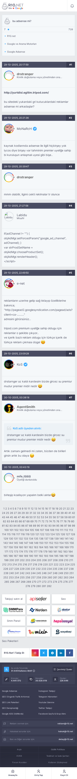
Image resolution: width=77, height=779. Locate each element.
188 (21, 555)
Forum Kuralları (19, 762)
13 (35, 508)
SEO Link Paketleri (10, 702)
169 (66, 547)
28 (19, 512)
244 (33, 573)
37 (54, 512)
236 (60, 568)
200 (11, 560)
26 (11, 512)
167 (56, 547)
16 (46, 508)
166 (51, 547)
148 (31, 542)
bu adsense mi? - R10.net (13, 6)
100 (6, 529)
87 (26, 525)
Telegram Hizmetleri (47, 696)
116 (13, 534)
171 (6, 551)
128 (73, 534)
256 (27, 577)
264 (71, 577)
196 (61, 555)
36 (50, 512)
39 (62, 512)
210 (66, 560)
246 (44, 573)
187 (16, 555)
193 (46, 555)
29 (23, 512)
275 (60, 581)
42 (73, 512)
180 (50, 551)
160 (21, 547)
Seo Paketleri (10, 640)
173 (16, 551)
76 (57, 521)
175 (26, 551)
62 (4, 521)
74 (50, 521)
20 (60, 508)
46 (15, 517)
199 (6, 560)
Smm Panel (13, 620)
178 (40, 551)
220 (45, 564)
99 (73, 525)
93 (50, 525)
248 (55, 573)
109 (52, 529)
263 (66, 577)
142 (71, 538)
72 (42, 521)
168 (61, 547)
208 (55, 560)
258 (38, 577)
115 (9, 534)
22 (68, 508)
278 (27, 586)
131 (16, 538)
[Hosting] (38, 610)
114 (4, 534)
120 (32, 534)
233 (43, 568)
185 (5, 555)
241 (17, 573)
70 (35, 521)
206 (44, 560)
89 (34, 525)
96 (61, 525)
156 (71, 542)
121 (37, 534)
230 (27, 568)
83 (11, 525)
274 (55, 581)
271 (39, 581)
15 (42, 508)
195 (56, 555)
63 (8, 521)
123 (47, 534)
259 (44, 577)
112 (66, 529)
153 (56, 542)
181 (55, 551)
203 (27, 560)
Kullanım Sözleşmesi (57, 762)
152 (51, 542)
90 (38, 525)
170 (71, 547)
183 (65, 551)
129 (6, 538)
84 (15, 525)
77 (61, 521)
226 (5, 568)
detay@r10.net (66, 739)
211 (71, 560)
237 (66, 568)
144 (10, 542)
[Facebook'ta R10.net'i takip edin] (69, 652)
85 (19, 525)
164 (41, 547)
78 (65, 521)
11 (29, 508)
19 (56, 508)
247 (49, 573)
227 (11, 568)
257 (33, 577)
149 (36, 542)
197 (66, 555)
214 (14, 564)
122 (42, 534)
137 (46, 538)
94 (53, 525)
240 (11, 573)
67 (24, 521)
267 (17, 581)
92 (46, 525)
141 (67, 538)
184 (70, 551)
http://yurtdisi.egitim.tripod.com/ (26, 92)
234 (49, 568)
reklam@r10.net (65, 723)
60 (69, 517)
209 (60, 560)
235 (55, 568)
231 (33, 568)
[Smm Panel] (38, 599)
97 (65, 525)
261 (55, 577)
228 (16, 568)
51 (34, 517)
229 (22, 568)
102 (16, 529)
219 (40, 564)
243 (27, 573)
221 (51, 564)
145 (16, 542)
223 (61, 564)
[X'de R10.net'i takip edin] (43, 652)
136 (41, 538)
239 (6, 573)
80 (72, 521)
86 (22, 525)
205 (39, 560)
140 (61, 538)
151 (46, 542)
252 (5, 577)
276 (65, 581)
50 (31, 517)
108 (47, 529)
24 (3, 512)
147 (26, 542)
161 (26, 547)
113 (71, 529)
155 (66, 542)
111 (61, 529)
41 (69, 512)
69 (32, 521)
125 (57, 534)
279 (33, 586)
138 (51, 538)
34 (42, 512)
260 (49, 577)
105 (32, 529)
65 (16, 521)
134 (31, 538)
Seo (63, 598)
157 (6, 547)
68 (28, 521)
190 (31, 555)
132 (21, 538)
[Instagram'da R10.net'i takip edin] (35, 652)
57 (58, 517)
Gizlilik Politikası (58, 749)
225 (72, 564)
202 (22, 560)
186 (10, 555)
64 (12, 521)
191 (36, 555)
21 (64, 508)
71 (39, 521)
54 (46, 517)
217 (30, 564)
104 (26, 529)
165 (46, 547)
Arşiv (19, 749)
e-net (21, 283)
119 (27, 534)
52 (38, 517)
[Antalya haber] (38, 621)
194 (51, 555)
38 (58, 512)
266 (12, 581)
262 (60, 577)
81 (3, 525)
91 (42, 525)
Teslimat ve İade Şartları (57, 756)
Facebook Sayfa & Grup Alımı (52, 714)
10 (25, 508)
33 (38, 512)
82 (7, 525)
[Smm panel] (13, 610)
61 (73, 517)
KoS (20, 364)
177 (36, 551)
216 (25, 564)
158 (10, 547)
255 (22, 577)
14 (39, 508)
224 (67, 564)
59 (66, 517)
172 (11, 551)
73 (46, 521)
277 (71, 581)
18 (53, 508)
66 (20, 521)
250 (66, 573)
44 (7, 517)
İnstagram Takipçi (46, 691)
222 (56, 564)
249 (60, 573)
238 (71, 568)
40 (66, 512)
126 (63, 534)
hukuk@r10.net (65, 731)
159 (16, 547)
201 (17, 560)
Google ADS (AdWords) (12, 714)
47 (19, 517)
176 (31, 551)
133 (26, 538)
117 (18, 534)
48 (23, 517)
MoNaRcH (24, 129)
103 (21, 529)
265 (6, 581)
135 (36, 538)
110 (57, 529)
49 (27, 517)
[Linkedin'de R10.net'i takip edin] (61, 652)
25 (7, 512)
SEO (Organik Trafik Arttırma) (16, 696)
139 (56, 538)
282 (49, 586)
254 (16, 577)
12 (32, 508)
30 (27, 512)
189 (26, 555)
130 (11, 538)
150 (41, 542)
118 (23, 534)
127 (68, 534)
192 (41, 555)
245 (38, 573)
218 (35, 564)
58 (62, 517)
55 (50, 517)
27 (15, 512)
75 (54, 521)
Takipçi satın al (14, 598)
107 (42, 529)
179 (45, 551)
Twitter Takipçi (45, 708)
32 (34, 512)
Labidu (22, 215)
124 (52, 534)
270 (34, 581)
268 (23, 581)
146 (21, 542)
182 (60, 551)
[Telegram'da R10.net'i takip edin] (52, 652)
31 (30, 512)
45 (11, 517)
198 (71, 555)
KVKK (19, 756)
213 (9, 564)
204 (33, 560)
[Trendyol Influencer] (38, 632)
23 (72, 508)
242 (22, 573)
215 (20, 564)
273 (49, 581)
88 (30, 525)
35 (46, 512)
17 (50, 508)
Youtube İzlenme (46, 702)
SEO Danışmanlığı (10, 708)
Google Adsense (9, 691)
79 (68, 521)
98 (69, 525)
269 (28, 581)
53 (42, 517)
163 (36, 547)
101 (11, 529)
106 (37, 529)
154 (61, 542)
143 (5, 542)
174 (21, 551)
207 (50, 560)
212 (4, 564)
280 (38, 586)
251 (71, 573)
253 (11, 577)
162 (31, 547)
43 (3, 517)
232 (38, 568)
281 (44, 586)
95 (57, 525)
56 (54, 517)
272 (44, 581)
